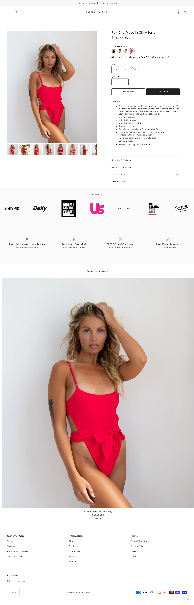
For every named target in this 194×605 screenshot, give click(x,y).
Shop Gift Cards (15, 556)
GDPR (134, 551)
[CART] (185, 12)
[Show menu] (8, 12)
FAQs (71, 556)
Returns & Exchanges (121, 167)
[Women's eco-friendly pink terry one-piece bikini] (12, 149)
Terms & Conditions (140, 541)
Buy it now (163, 91)
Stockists (73, 546)
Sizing (10, 541)
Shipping (11, 546)
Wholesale (74, 561)
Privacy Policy (138, 546)
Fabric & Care (118, 181)
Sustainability (118, 174)
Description (117, 101)
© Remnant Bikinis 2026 (78, 593)
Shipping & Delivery (121, 160)
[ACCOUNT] (178, 12)
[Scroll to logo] (40, 209)
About (72, 541)
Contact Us (74, 551)
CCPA (133, 556)
